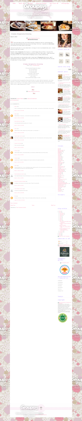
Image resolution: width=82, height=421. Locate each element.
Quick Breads (60, 181)
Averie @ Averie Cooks (18, 121)
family (59, 165)
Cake (59, 154)
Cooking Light (60, 160)
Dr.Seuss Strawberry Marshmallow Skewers (64, 229)
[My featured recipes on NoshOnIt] (64, 274)
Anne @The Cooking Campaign (19, 181)
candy (59, 155)
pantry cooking (60, 175)
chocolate (59, 158)
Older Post (53, 205)
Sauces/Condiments (32, 98)
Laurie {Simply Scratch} (18, 188)
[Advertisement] (63, 342)
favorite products (61, 166)
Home (14, 3)
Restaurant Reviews (61, 184)
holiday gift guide (61, 170)
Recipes (30, 3)
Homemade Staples (61, 171)
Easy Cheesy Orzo (61, 129)
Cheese (59, 156)
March (61, 220)
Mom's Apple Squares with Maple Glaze (66, 135)
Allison (15, 106)
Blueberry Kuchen (63, 225)
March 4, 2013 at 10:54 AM (19, 110)
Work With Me (54, 3)
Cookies (59, 159)
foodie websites (60, 167)
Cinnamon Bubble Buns (67, 117)
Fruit (59, 168)
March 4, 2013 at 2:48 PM (18, 147)
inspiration (59, 173)
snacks (59, 187)
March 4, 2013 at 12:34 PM (19, 132)
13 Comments (14, 100)
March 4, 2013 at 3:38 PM (18, 154)
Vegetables (60, 191)
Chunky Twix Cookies (62, 124)
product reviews (60, 180)
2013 (60, 212)
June (61, 217)
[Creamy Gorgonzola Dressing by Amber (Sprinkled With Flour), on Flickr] (33, 38)
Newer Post (13, 205)
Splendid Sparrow (44, 414)
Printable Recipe (36, 65)
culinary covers (60, 162)
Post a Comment (14, 203)
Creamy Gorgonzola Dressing (21, 34)
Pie (58, 178)
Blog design (37, 414)
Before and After (60, 150)
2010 (60, 235)
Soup (59, 188)
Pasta (59, 176)
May (61, 218)
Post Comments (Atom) (21, 207)
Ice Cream (59, 172)
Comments (61, 243)
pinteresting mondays (61, 179)
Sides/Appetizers (61, 186)
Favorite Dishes (41, 3)
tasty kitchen (60, 189)
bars (58, 148)
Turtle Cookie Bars (66, 96)
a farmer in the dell (17, 143)
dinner (59, 164)
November (62, 213)
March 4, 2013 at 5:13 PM (18, 162)
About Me (21, 3)
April (61, 219)
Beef (58, 149)
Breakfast (59, 153)
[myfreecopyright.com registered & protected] (64, 303)
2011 (60, 234)
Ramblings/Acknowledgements (63, 183)
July (61, 216)
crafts (59, 161)
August (61, 215)
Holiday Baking (60, 169)
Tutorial (59, 190)
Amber (15, 128)
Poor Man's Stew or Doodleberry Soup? (66, 89)
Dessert (59, 163)
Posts (60, 241)
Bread (59, 152)
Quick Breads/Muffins (61, 182)
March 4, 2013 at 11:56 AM (19, 125)
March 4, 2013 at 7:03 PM (18, 170)
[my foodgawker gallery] (64, 262)
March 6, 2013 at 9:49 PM (18, 185)
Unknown (16, 150)
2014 (60, 211)
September (62, 214)
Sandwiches (60, 185)
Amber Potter (20, 98)
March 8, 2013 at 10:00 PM (19, 192)
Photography (65, 3)
